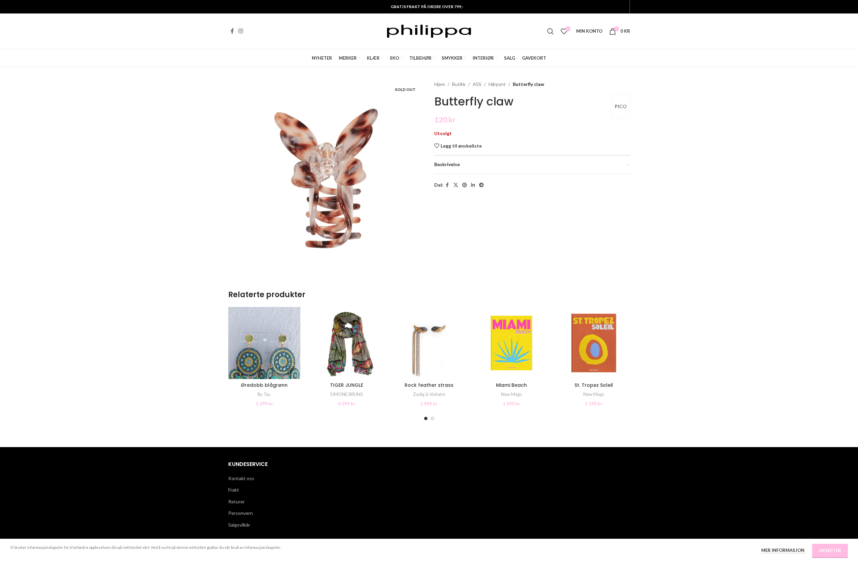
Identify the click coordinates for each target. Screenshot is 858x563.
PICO (621, 106)
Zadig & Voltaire (429, 394)
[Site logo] (429, 30)
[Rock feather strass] (429, 343)
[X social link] (455, 185)
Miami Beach (511, 385)
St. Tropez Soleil (593, 385)
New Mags (511, 394)
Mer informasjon (783, 550)
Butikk (459, 84)
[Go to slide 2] (432, 418)
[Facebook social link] (232, 31)
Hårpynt (497, 84)
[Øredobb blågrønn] (264, 343)
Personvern (240, 513)
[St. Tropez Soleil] (594, 343)
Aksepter (830, 550)
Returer (236, 501)
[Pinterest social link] (464, 185)
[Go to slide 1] (425, 418)
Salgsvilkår (239, 525)
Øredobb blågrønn (264, 385)
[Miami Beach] (511, 343)
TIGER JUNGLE (346, 385)
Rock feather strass (429, 385)
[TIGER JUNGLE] (346, 343)
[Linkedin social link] (473, 185)
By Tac (264, 394)
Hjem (439, 84)
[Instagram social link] (240, 31)
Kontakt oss (241, 478)
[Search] (550, 31)
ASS (477, 84)
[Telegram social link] (481, 185)
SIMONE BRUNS (346, 394)
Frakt (233, 490)
